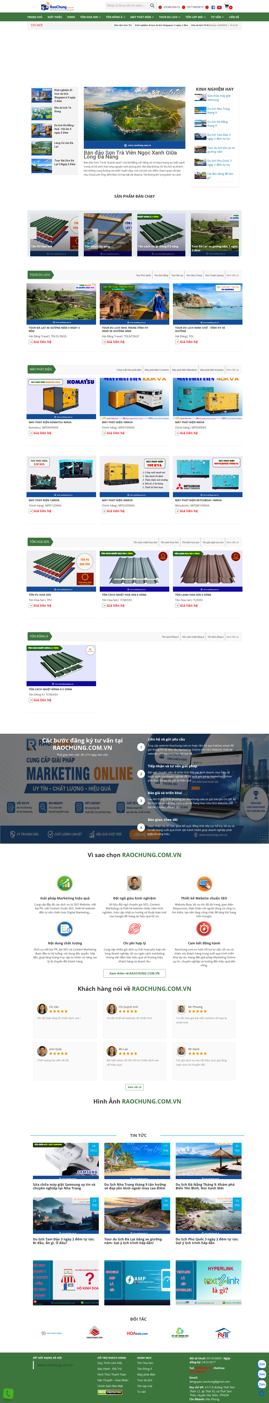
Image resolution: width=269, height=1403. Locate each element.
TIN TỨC (138, 1135)
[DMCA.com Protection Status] (110, 1392)
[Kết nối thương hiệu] (137, 1333)
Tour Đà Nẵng (161, 275)
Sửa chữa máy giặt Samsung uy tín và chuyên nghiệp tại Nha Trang (64, 1186)
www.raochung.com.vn (55, 1365)
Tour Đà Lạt (177, 275)
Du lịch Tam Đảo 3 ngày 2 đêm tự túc (219, 136)
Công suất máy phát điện (129, 370)
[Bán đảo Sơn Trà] (134, 118)
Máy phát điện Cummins (157, 370)
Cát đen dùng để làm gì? (220, 175)
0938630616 (172, 7)
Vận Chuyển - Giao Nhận (113, 1380)
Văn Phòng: (213, 1399)
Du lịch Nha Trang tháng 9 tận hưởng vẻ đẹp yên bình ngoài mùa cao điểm (135, 1186)
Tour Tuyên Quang (214, 275)
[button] (235, 233)
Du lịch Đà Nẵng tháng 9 (217, 123)
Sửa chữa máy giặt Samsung (219, 97)
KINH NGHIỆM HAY (215, 89)
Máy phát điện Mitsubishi (184, 370)
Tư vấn (141, 1391)
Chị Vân (54, 1007)
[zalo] (261, 1374)
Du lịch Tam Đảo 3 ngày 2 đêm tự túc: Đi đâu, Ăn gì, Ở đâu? (64, 1241)
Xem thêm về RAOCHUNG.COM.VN (134, 973)
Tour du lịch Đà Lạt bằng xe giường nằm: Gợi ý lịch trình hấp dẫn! (133, 1241)
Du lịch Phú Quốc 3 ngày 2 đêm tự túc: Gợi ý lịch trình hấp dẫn (207, 1241)
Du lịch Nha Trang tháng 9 (218, 110)
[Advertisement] (134, 58)
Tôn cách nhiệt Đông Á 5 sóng (158, 246)
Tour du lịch (40, 275)
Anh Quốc (55, 1049)
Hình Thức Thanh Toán (112, 1374)
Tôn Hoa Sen (39, 542)
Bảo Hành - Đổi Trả (110, 1369)
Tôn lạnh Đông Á (170, 637)
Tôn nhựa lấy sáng (97, 246)
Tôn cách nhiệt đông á (193, 637)
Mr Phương (195, 1007)
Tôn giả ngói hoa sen (213, 542)
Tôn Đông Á (39, 636)
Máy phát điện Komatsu (212, 370)
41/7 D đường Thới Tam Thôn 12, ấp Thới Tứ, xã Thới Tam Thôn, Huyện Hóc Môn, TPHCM (212, 1391)
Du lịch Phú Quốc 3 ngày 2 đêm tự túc (219, 162)
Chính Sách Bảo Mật (110, 1386)
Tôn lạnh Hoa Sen (170, 542)
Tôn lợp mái (144, 1386)
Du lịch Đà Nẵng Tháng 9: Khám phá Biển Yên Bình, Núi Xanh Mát (205, 1186)
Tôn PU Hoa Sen (41, 246)
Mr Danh (193, 1049)
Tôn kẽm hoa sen (190, 542)
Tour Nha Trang (194, 275)
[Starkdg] (223, 1333)
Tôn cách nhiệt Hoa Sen (145, 542)
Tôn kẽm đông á (216, 637)
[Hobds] (94, 1333)
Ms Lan (123, 1049)
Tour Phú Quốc (143, 275)
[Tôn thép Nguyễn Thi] (180, 1333)
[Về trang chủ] (57, 6)
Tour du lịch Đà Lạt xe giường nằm (221, 149)
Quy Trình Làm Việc (110, 1363)
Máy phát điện (41, 369)
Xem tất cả (232, 275)
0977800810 (195, 7)
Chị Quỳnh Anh (128, 1007)
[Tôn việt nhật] (52, 1333)
